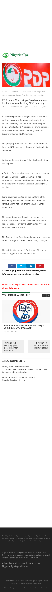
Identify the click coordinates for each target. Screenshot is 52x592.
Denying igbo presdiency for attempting (11, 348)
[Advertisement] (26, 26)
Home (5, 92)
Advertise (45, 588)
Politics (15, 92)
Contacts (33, 588)
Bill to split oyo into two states (41, 346)
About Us (22, 588)
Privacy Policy (9, 588)
